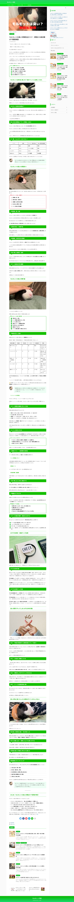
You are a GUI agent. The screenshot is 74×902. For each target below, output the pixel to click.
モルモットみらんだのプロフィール (57, 47)
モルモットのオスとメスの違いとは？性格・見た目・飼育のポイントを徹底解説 (58, 17)
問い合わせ (53, 50)
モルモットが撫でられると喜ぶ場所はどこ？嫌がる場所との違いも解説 (58, 25)
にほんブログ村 (53, 34)
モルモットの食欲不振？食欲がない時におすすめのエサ (27, 877)
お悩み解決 (12, 822)
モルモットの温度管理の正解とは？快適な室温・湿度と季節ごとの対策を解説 (58, 14)
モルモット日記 (11, 2)
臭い (14, 824)
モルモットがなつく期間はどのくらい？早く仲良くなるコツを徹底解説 (58, 28)
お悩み (11, 824)
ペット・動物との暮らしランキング (56, 37)
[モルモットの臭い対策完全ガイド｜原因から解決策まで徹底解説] (29, 818)
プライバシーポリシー (55, 45)
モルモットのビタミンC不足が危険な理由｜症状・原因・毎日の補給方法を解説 (58, 21)
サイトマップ (53, 42)
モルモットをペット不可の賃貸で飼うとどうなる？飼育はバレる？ (30, 844)
